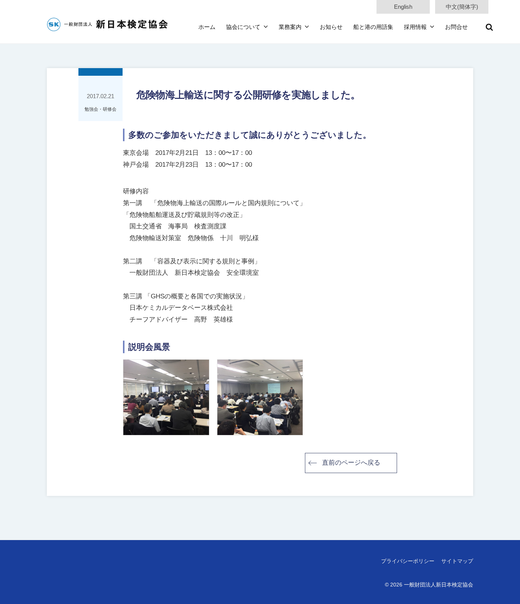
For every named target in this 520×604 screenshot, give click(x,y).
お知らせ (331, 27)
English (403, 6)
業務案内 (290, 27)
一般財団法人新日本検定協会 (438, 585)
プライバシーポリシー (407, 561)
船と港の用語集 (373, 27)
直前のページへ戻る (351, 462)
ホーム (206, 27)
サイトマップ (457, 561)
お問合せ (456, 27)
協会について (243, 27)
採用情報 (415, 27)
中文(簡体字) (462, 6)
